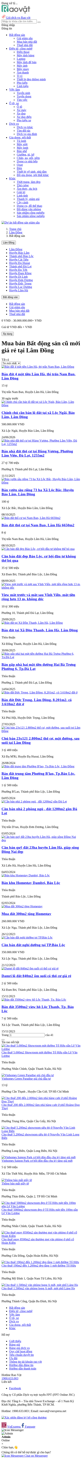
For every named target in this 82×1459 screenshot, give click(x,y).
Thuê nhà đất (25, 45)
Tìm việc (22, 99)
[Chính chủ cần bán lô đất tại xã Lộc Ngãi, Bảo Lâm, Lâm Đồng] (41, 405)
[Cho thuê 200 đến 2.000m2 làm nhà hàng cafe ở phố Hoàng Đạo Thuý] (41, 1101)
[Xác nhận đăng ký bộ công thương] (24, 1417)
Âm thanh (23, 72)
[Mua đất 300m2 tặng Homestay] (22, 906)
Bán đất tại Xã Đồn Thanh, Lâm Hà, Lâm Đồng (40, 630)
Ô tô (19, 106)
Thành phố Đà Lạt (20, 266)
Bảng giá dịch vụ (19, 1348)
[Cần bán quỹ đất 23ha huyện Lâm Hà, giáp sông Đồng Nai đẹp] (41, 840)
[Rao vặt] (16, 12)
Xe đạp (21, 113)
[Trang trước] (3, 1039)
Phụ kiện (22, 82)
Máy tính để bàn (26, 62)
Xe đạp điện (24, 117)
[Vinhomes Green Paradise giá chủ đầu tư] (28, 1075)
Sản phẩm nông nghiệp (31, 216)
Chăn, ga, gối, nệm (28, 158)
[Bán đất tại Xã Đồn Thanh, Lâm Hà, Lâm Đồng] (32, 622)
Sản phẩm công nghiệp (30, 212)
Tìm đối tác (24, 130)
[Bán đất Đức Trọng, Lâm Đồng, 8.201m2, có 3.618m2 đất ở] (39, 692)
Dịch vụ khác (25, 127)
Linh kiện (22, 86)
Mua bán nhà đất (27, 41)
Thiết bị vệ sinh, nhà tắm (32, 171)
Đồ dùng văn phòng (29, 209)
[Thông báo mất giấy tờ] (17, 1180)
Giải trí (21, 192)
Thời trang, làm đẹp (28, 181)
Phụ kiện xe (24, 120)
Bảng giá (14, 1344)
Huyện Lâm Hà (18, 290)
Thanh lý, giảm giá (28, 199)
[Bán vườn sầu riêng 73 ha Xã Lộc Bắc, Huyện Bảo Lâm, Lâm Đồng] (41, 482)
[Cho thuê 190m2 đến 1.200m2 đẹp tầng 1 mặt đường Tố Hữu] (40, 1262)
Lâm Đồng (15, 232)
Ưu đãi (13, 1358)
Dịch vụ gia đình (27, 134)
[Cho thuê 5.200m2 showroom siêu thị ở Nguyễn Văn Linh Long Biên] (41, 1131)
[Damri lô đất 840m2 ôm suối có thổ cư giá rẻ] (30, 968)
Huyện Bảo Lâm (19, 252)
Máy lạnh (22, 147)
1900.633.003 (10, 1378)
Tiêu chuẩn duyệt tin (21, 1354)
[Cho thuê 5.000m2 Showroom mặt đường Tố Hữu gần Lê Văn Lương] (41, 1049)
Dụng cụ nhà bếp (27, 161)
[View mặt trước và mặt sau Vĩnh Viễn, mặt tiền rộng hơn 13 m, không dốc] (41, 587)
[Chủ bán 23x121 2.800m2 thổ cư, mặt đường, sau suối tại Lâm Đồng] (41, 731)
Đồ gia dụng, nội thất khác (33, 175)
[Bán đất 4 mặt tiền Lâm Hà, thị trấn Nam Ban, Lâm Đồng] (38, 366)
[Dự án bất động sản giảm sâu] (21, 222)
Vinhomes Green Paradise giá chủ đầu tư (26, 1078)
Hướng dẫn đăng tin (21, 1365)
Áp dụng (7, 333)
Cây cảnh (22, 202)
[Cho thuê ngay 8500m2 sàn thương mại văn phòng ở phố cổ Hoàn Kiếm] (41, 1236)
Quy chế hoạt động (20, 1351)
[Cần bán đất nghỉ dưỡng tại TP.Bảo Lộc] (27, 937)
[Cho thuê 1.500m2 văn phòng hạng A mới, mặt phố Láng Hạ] (40, 1285)
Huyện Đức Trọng (20, 283)
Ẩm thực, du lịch (27, 188)
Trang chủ (15, 229)
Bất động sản (10, 297)
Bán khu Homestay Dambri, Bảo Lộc (31, 883)
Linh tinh (22, 195)
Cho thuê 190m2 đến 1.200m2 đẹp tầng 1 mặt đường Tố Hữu (39, 1265)
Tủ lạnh (21, 140)
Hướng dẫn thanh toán (22, 1368)
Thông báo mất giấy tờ (15, 1183)
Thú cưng (23, 185)
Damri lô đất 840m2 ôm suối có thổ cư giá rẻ (36, 976)
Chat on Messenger (36, 1455)
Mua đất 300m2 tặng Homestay (26, 914)
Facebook (15, 1388)
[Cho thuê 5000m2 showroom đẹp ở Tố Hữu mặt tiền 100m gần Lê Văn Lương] (41, 1206)
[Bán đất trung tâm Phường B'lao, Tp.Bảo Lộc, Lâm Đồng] (38, 766)
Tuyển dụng (24, 96)
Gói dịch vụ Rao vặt (18, 17)
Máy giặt (22, 144)
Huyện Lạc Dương (20, 287)
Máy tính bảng (25, 55)
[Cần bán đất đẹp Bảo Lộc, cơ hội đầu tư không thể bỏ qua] (38, 548)
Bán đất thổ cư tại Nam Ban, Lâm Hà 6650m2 (38, 525)
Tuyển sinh (23, 93)
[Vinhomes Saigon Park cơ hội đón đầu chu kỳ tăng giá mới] (39, 1157)
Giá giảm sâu (25, 38)
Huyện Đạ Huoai (19, 263)
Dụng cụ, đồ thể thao (29, 205)
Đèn (19, 168)
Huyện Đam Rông (20, 273)
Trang (5, 1035)
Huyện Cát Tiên (18, 259)
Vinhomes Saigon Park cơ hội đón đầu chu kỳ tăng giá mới (37, 1160)
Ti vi (19, 75)
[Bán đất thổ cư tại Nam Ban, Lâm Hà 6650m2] (31, 518)
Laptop (21, 58)
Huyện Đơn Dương (21, 280)
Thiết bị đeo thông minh (31, 79)
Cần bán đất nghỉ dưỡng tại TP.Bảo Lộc (33, 945)
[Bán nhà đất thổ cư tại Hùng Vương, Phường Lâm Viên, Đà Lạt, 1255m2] (41, 444)
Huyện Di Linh (18, 276)
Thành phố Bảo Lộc (21, 256)
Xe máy (21, 110)
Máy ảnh (22, 65)
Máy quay (23, 69)
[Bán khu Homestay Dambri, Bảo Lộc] (26, 875)
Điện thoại (23, 52)
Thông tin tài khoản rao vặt (25, 1361)
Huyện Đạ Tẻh (18, 269)
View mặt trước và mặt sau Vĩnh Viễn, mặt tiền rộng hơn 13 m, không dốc (38, 597)
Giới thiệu (15, 1341)
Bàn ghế (22, 151)
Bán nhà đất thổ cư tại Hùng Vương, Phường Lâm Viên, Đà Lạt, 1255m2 (37, 453)
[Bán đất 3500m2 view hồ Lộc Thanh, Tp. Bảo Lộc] (34, 999)
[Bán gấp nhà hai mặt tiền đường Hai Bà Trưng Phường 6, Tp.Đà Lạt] (41, 657)
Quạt (20, 164)
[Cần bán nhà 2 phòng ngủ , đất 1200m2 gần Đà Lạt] (34, 801)
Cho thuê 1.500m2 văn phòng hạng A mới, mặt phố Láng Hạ (38, 1288)
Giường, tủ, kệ (25, 154)
